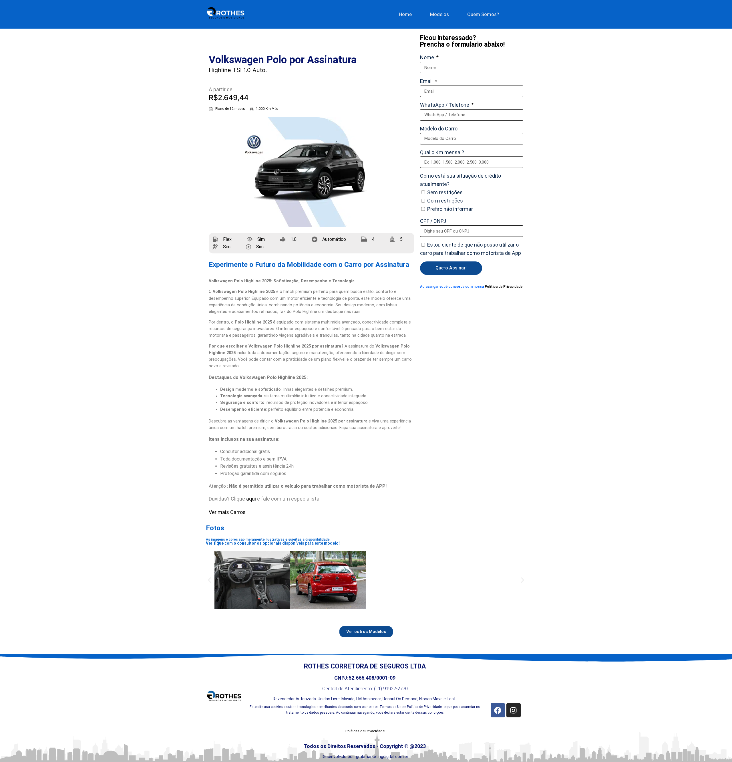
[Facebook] (498, 710)
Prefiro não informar (450, 209)
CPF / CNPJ (433, 221)
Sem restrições (445, 192)
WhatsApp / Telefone (445, 105)
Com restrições (445, 201)
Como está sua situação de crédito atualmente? (460, 180)
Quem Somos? (483, 14)
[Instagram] (513, 710)
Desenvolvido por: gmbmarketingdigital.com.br (365, 756)
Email (427, 81)
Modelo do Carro (439, 129)
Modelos (439, 14)
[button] (209, 580)
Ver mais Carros (227, 512)
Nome (427, 57)
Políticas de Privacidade (365, 731)
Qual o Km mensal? (442, 152)
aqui (251, 499)
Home (405, 14)
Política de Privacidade (503, 287)
